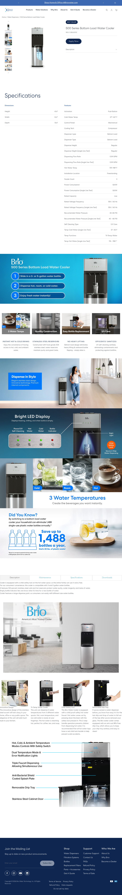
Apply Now (74, 41)
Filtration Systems (71, 858)
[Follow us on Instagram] (13, 873)
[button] (42, 10)
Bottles (67, 862)
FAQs (85, 862)
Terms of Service (55, 882)
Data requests (67, 885)
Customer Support (91, 854)
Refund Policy (89, 866)
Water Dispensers (13, 17)
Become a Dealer (109, 862)
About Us (105, 854)
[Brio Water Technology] (9, 10)
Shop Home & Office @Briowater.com (61, 3)
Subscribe (47, 863)
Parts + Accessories (72, 870)
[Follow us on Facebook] (7, 873)
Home (4, 17)
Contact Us (88, 858)
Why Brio (105, 858)
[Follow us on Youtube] (20, 873)
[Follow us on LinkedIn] (27, 873)
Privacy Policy (89, 870)
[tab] (14, 577)
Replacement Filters (72, 866)
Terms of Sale (89, 874)
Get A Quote (69, 874)
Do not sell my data (61, 889)
